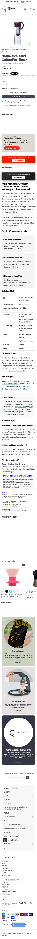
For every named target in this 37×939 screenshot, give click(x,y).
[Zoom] (29, 44)
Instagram (5, 511)
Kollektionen (12, 48)
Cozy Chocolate (20, 407)
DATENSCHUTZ (6, 875)
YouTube (24, 511)
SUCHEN (4, 873)
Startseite (4, 48)
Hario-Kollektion (21, 389)
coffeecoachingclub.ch (14, 498)
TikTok (19, 511)
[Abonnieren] (27, 777)
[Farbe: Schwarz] (6, 591)
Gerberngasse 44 (10, 503)
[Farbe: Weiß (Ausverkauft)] (2, 591)
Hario (12, 561)
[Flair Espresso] (18, 683)
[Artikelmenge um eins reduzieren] (3, 84)
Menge (4, 81)
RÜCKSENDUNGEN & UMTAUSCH (12, 880)
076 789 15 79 (11, 495)
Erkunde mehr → (11, 148)
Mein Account (6, 894)
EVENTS (4, 866)
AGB (3, 877)
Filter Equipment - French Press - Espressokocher (15, 49)
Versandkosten (15, 88)
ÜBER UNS (5, 861)
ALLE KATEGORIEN (8, 871)
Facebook (12, 511)
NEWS (4, 864)
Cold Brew (4, 51)
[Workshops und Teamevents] (18, 732)
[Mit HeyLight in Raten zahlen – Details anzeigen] (18, 74)
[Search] (33, 14)
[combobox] (18, 14)
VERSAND (5, 887)
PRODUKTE (5, 868)
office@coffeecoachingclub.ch (16, 496)
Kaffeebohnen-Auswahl (10, 384)
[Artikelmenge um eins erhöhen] (9, 84)
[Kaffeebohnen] (18, 633)
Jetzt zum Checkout (18, 97)
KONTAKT (5, 889)
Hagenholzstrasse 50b (13, 504)
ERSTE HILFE (6, 882)
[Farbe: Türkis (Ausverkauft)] (10, 591)
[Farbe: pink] (14, 591)
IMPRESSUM (5, 885)
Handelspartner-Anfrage (9, 892)
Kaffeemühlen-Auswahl (16, 371)
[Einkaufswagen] (29, 9)
